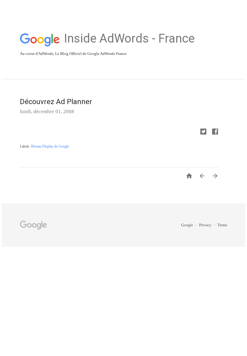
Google (187, 225)
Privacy (205, 225)
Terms (222, 225)
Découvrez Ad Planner (56, 101)
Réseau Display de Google (50, 146)
